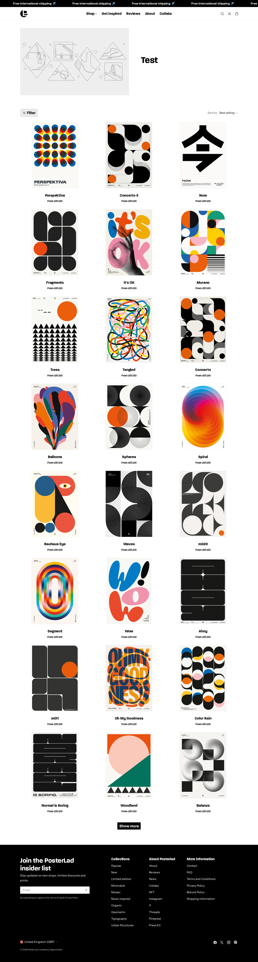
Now (203, 195)
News (152, 879)
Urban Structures (122, 925)
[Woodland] (129, 765)
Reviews (154, 872)
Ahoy (203, 631)
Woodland (128, 805)
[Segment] (55, 591)
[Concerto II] (129, 155)
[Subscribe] (86, 890)
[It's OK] (129, 242)
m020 (203, 544)
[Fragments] (55, 242)
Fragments (55, 282)
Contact (192, 865)
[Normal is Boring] (55, 765)
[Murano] (203, 242)
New (114, 872)
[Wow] (129, 591)
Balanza (202, 805)
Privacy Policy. (71, 897)
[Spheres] (129, 417)
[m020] (203, 504)
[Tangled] (129, 330)
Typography (119, 918)
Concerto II (129, 195)
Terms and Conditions (201, 879)
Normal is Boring (55, 805)
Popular (116, 865)
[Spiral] (203, 417)
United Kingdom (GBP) (39, 942)
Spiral (203, 457)
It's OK (129, 282)
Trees (55, 369)
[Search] (222, 14)
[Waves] (129, 504)
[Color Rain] (203, 678)
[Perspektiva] (55, 155)
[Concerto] (203, 330)
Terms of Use (56, 897)
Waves (129, 544)
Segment (54, 631)
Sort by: (213, 113)
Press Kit (155, 925)
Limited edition (121, 879)
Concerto (203, 369)
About (153, 865)
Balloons (55, 457)
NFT (152, 892)
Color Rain (203, 718)
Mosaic (115, 892)
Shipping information (201, 898)
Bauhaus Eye (55, 544)
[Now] (203, 155)
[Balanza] (203, 765)
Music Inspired (120, 898)
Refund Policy (196, 892)
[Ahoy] (203, 591)
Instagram (155, 898)
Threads (154, 912)
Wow (129, 631)
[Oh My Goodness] (129, 678)
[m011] (55, 678)
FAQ (189, 872)
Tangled (129, 369)
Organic (116, 905)
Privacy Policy (196, 885)
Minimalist (118, 885)
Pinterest (155, 918)
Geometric (118, 912)
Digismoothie (56, 949)
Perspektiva (55, 195)
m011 (55, 718)
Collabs (154, 885)
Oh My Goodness (129, 718)
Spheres (129, 457)
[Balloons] (55, 417)
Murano (203, 282)
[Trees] (55, 330)
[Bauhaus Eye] (55, 504)
